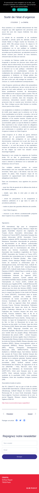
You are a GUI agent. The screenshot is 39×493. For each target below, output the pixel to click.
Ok (14, 10)
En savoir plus (22, 10)
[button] (17, 420)
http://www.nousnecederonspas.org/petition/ (16, 403)
